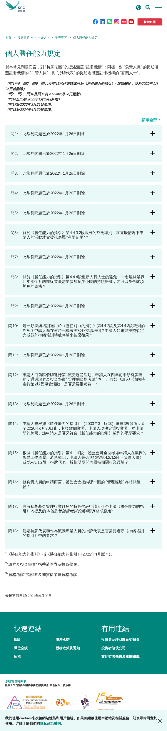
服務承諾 (63, 639)
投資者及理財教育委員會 (120, 639)
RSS (17, 639)
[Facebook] (95, 21)
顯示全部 (149, 119)
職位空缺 (21, 648)
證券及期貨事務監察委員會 (15, 6)
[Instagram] (116, 21)
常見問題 (23, 37)
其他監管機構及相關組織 (120, 656)
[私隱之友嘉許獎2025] (29, 702)
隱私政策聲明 (50, 723)
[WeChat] (109, 21)
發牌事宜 (61, 37)
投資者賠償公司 (113, 648)
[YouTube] (131, 21)
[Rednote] (124, 21)
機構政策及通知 (68, 648)
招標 (17, 656)
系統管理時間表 (16, 681)
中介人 (42, 37)
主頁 (8, 37)
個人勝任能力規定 (85, 37)
